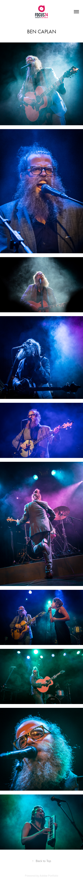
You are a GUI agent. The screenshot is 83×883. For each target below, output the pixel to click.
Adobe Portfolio (49, 875)
